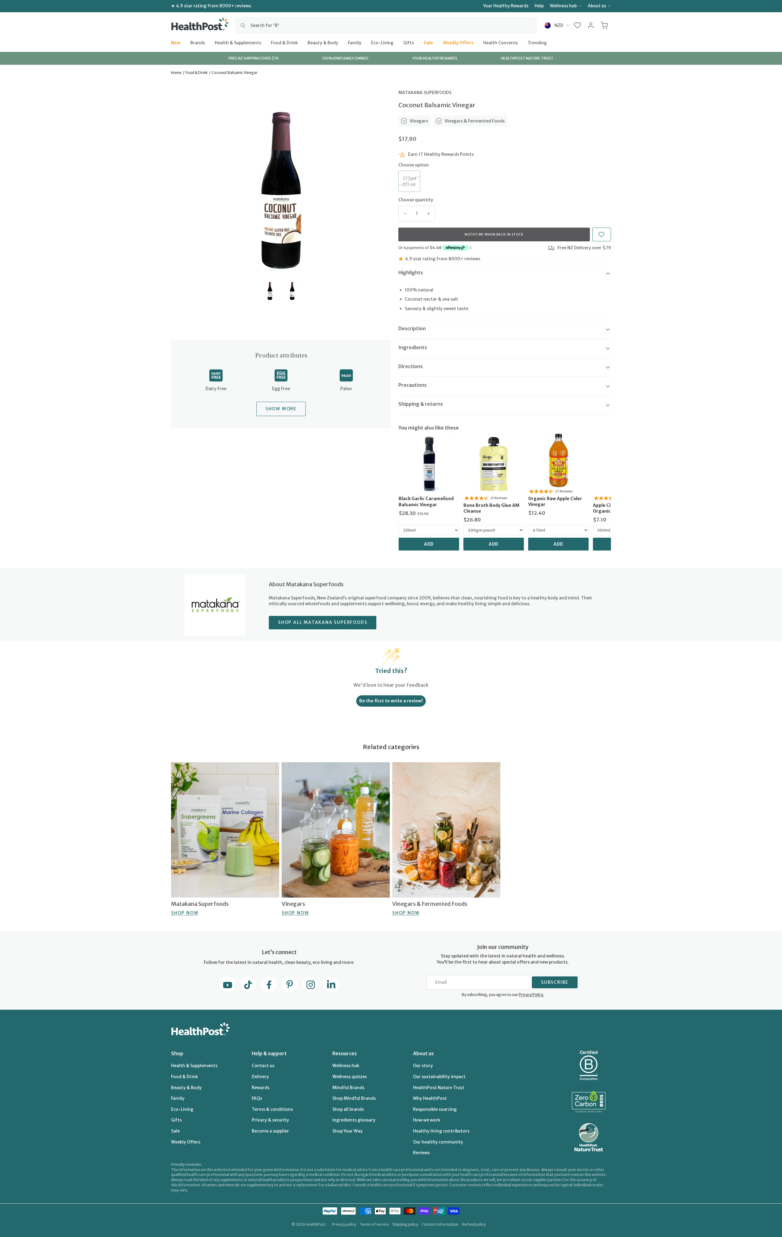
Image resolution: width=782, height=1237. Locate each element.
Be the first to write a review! (391, 701)
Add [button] (429, 544)
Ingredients (412, 347)
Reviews (421, 1152)
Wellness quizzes (349, 1076)
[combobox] (386, 25)
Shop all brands (348, 1109)
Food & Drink (284, 42)
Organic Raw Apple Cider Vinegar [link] (555, 501)
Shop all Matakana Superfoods (322, 622)
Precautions (412, 385)
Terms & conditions (272, 1109)
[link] (429, 464)
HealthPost (316, 1224)
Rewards (260, 1087)
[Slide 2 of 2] (292, 291)
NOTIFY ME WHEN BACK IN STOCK (494, 234)
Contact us (263, 1065)
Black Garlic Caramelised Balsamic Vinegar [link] (426, 501)
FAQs (257, 1098)
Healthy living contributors (441, 1131)
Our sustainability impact (439, 1076)
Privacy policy (344, 1224)
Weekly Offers (458, 42)
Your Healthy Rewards (505, 6)
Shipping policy (405, 1224)
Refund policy (474, 1224)
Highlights (410, 272)
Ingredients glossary (353, 1120)
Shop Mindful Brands (354, 1098)
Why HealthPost (430, 1098)
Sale (428, 42)
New (176, 42)
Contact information (440, 1224)
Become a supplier (270, 1131)
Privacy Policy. (531, 994)
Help (539, 6)
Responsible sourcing (435, 1109)
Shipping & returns (420, 404)
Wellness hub (563, 6)
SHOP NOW (184, 913)
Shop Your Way (347, 1131)
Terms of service (374, 1224)
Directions (410, 366)
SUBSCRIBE (554, 982)
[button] (577, 25)
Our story (423, 1065)
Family (354, 42)
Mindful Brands (348, 1087)
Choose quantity (415, 200)
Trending (537, 42)
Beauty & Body (323, 42)
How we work (426, 1120)
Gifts (408, 42)
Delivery (260, 1076)
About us (597, 6)
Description (412, 328)
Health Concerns (500, 42)
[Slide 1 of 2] (270, 291)
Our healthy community (438, 1142)
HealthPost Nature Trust (438, 1087)
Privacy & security (270, 1120)
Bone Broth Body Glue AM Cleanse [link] (491, 508)
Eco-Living (382, 42)
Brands (197, 42)
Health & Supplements (238, 42)
